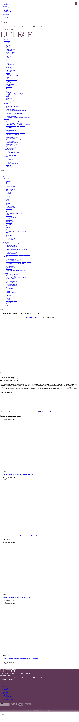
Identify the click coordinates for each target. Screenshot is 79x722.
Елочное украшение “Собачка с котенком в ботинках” (20, 658)
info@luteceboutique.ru (5, 675)
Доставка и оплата (6, 412)
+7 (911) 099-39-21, (4, 22)
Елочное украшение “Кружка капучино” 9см (18, 474)
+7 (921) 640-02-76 (4, 24)
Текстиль (5, 13)
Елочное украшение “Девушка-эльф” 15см (17, 597)
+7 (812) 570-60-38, (4, 21)
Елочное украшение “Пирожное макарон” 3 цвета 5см (20, 535)
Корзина (5, 15)
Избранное (6, 14)
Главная (5, 3)
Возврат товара (7, 698)
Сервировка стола (8, 11)
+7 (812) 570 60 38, (5, 673)
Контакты (5, 17)
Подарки (5, 10)
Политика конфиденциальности (11, 700)
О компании (6, 4)
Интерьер (5, 9)
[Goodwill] (24, 411)
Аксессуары (6, 7)
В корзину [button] (5, 479)
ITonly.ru (49, 710)
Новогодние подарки (45, 411)
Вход (1, 20)
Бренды (5, 6)
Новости (5, 695)
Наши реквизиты (7, 696)
